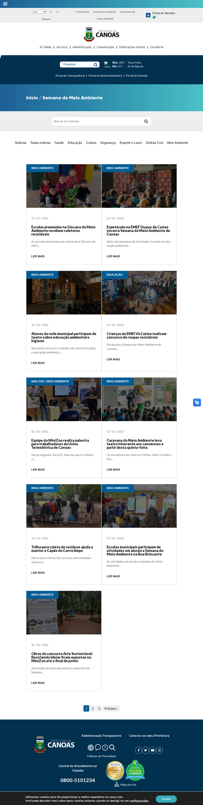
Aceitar (166, 799)
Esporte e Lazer (131, 142)
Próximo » (111, 708)
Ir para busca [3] (127, 12)
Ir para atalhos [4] (105, 19)
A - (51, 12)
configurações (139, 800)
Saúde (59, 142)
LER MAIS (38, 256)
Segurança (108, 142)
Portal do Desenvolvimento (105, 75)
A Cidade (45, 47)
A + (57, 12)
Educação (75, 142)
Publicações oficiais (132, 47)
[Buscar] (146, 121)
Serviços (62, 47)
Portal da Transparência (70, 75)
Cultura (91, 142)
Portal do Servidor (163, 13)
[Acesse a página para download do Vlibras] (148, 15)
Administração (82, 47)
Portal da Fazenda (136, 75)
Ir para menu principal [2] (104, 12)
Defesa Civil (154, 142)
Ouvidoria (156, 47)
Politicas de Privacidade (101, 756)
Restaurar (46, 19)
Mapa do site (128, 784)
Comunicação (105, 47)
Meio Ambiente (177, 142)
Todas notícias (40, 142)
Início (32, 98)
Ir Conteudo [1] (82, 12)
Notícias (20, 142)
